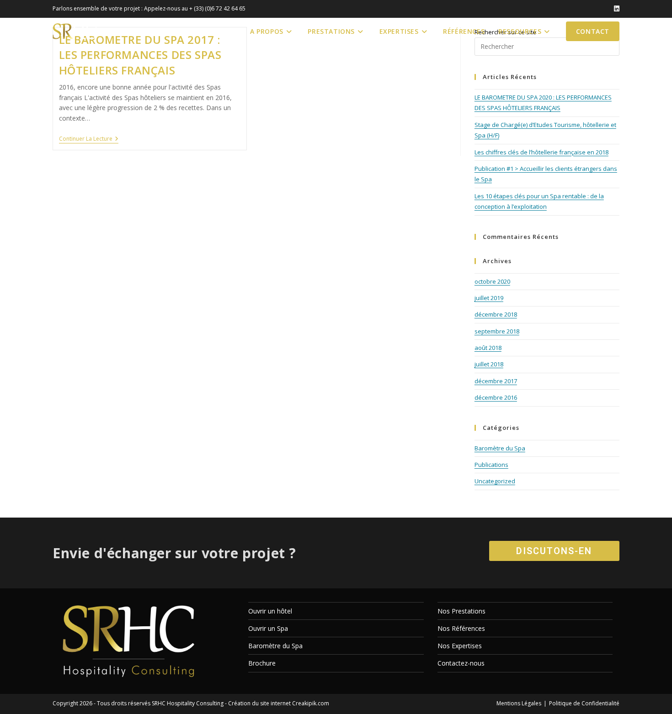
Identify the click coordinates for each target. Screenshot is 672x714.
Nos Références (461, 628)
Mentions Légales (518, 703)
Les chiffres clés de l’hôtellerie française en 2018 (541, 152)
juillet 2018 (489, 364)
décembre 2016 (496, 397)
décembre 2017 (496, 381)
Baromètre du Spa (500, 448)
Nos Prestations (461, 611)
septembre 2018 (497, 331)
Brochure (262, 663)
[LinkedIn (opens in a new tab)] (615, 8)
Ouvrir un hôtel (270, 611)
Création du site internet (259, 703)
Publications (491, 464)
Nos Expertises (459, 645)
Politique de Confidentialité (584, 703)
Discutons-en (554, 550)
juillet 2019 (489, 298)
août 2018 (488, 348)
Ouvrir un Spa (268, 628)
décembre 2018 (496, 314)
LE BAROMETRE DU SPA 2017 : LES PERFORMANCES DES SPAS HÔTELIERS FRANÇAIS (140, 55)
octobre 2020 (492, 281)
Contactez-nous (461, 663)
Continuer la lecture (88, 139)
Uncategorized (495, 481)
